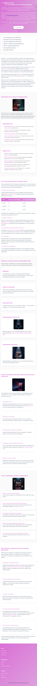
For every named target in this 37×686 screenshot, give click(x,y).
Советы (2, 664)
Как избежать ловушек (8, 49)
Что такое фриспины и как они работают (12, 37)
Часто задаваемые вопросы (9, 47)
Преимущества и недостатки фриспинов (12, 39)
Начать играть (3, 677)
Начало (2, 675)
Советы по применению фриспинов (11, 45)
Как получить (3, 654)
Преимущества (4, 652)
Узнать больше (18, 27)
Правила (2, 661)
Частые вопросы (4, 673)
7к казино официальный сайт (12, 15)
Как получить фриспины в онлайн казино (12, 41)
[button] (35, 3)
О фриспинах (3, 650)
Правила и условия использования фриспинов (14, 43)
